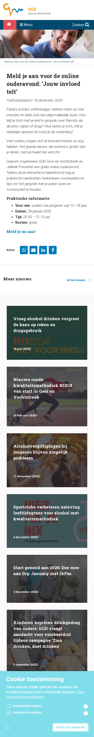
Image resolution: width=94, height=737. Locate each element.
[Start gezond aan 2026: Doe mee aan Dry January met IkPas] (47, 579)
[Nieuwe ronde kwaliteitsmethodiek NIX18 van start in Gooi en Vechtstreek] (47, 397)
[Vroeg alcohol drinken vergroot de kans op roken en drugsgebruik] (47, 333)
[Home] (9, 25)
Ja (7, 727)
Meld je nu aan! (21, 231)
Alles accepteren (70, 727)
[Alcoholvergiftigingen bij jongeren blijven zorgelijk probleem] (47, 460)
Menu (28, 25)
